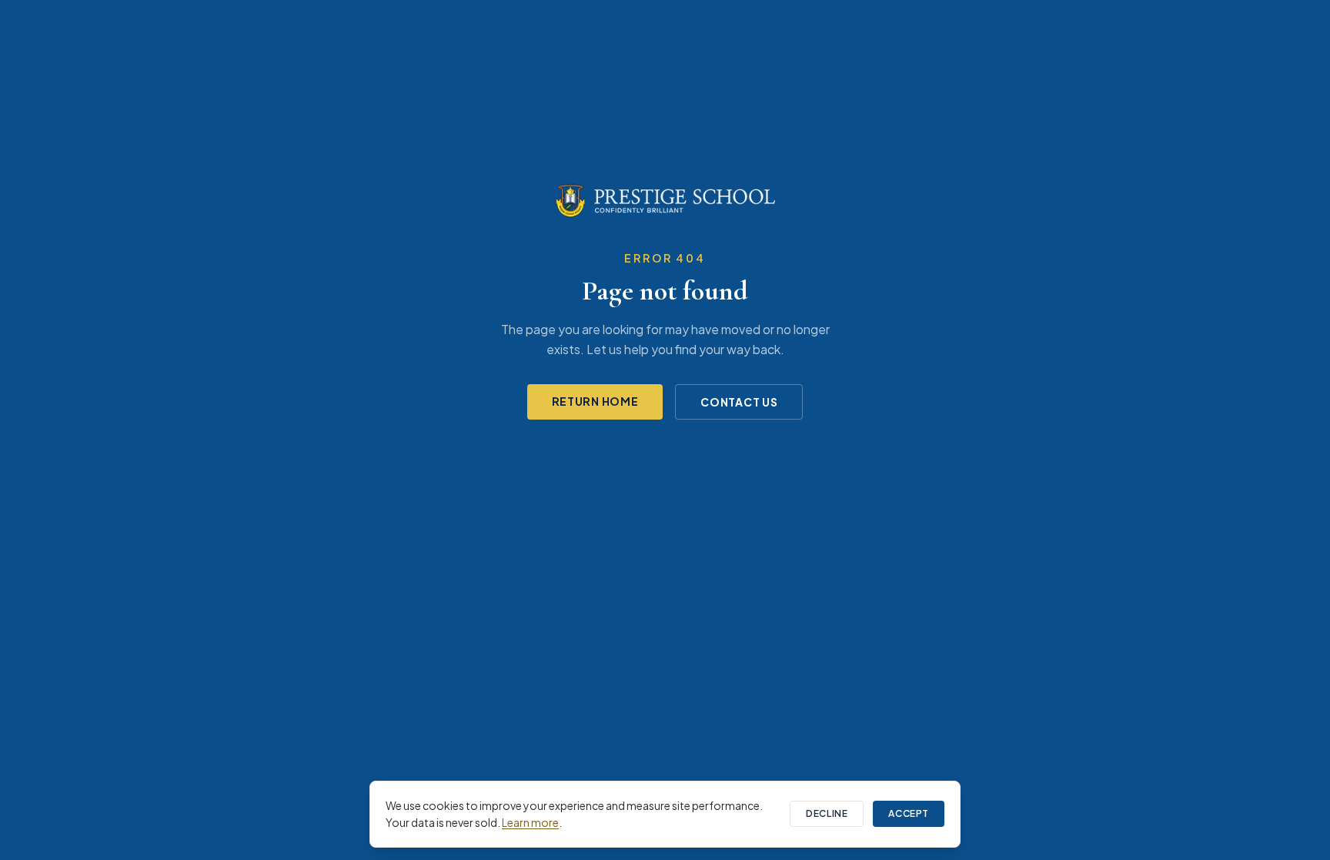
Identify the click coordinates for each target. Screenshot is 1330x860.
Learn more (530, 822)
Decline (826, 813)
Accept (908, 813)
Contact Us (738, 402)
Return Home (595, 401)
